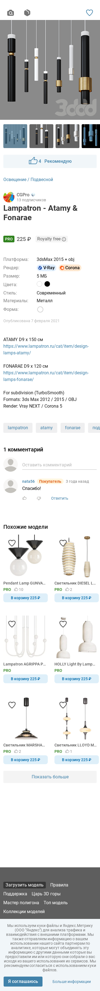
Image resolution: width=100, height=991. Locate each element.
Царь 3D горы (46, 893)
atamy (46, 427)
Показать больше (50, 776)
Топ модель (56, 902)
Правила (59, 885)
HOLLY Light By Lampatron (75, 664)
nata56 (28, 481)
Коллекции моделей (24, 911)
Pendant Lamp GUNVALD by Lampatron (24, 583)
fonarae (72, 427)
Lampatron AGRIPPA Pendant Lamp (24, 664)
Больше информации (71, 981)
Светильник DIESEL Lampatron (75, 583)
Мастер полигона (21, 902)
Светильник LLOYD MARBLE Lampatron (75, 745)
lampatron (18, 427)
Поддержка (15, 893)
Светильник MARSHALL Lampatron (24, 745)
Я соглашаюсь (23, 981)
